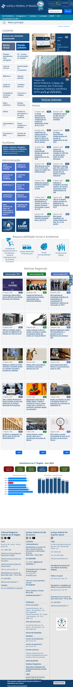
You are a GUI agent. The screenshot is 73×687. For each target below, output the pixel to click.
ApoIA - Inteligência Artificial (7, 167)
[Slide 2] (43, 92)
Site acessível (61, 627)
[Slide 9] (58, 92)
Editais (5, 112)
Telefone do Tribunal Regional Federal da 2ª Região (11, 554)
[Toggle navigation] (12, 22)
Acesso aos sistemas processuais (13, 37)
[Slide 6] (52, 92)
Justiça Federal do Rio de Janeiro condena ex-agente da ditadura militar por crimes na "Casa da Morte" (36, 333)
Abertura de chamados (8, 582)
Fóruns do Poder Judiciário (21, 187)
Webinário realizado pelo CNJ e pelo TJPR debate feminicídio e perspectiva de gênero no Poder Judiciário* (60, 171)
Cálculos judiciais (20, 77)
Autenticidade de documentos (22, 68)
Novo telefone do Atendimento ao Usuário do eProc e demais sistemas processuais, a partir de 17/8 (42, 204)
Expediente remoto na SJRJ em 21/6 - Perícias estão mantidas (60, 117)
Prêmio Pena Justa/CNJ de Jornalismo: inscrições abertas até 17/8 (35, 367)
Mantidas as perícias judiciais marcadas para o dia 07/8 (42, 218)
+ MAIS (19, 452)
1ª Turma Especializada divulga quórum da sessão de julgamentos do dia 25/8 (42, 154)
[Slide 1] (41, 92)
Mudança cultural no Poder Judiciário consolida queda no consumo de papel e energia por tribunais (12, 368)
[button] (34, 43)
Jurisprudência (8, 124)
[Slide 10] (61, 92)
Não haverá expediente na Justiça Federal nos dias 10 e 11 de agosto (60, 220)
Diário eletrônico (7, 104)
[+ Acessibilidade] (71, 283)
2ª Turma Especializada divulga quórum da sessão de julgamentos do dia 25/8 (60, 137)
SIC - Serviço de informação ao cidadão (22, 56)
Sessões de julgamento (21, 134)
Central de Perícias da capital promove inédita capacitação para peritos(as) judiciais (35, 298)
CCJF (58, 16)
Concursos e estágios (21, 94)
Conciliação (43, 16)
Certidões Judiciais (20, 86)
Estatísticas (7, 185)
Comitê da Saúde (21, 176)
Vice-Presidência (8, 16)
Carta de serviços (6, 67)
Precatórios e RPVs (8, 134)
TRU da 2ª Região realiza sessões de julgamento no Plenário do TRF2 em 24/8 (60, 203)
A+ (54, 3)
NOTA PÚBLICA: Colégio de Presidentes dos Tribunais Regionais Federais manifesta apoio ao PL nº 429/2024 (50, 87)
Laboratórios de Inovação (7, 196)
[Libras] (71, 276)
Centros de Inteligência (21, 166)
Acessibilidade (65, 3)
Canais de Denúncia (6, 86)
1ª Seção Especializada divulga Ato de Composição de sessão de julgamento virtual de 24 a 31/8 (41, 119)
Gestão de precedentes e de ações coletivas (22, 114)
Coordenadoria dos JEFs (10, 19)
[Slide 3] (45, 92)
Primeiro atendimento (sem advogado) (7, 57)
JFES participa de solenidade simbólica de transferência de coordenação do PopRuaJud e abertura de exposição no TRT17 (59, 300)
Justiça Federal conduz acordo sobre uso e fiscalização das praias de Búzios (35, 437)
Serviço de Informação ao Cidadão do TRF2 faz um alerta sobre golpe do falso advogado (60, 154)
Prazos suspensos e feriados (21, 125)
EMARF (51, 16)
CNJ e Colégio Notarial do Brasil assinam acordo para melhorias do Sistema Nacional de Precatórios (12, 402)
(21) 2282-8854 (6, 578)
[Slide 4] (47, 92)
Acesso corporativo (64, 26)
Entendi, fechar (59, 683)
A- (49, 3)
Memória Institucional (22, 196)
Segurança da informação (22, 206)
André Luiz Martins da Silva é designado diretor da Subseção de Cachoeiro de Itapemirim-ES (60, 402)
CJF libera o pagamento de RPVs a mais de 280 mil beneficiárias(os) (12, 436)
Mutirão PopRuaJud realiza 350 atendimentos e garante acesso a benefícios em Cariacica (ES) (59, 334)
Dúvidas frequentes (21, 104)
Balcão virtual (6, 46)
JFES (67, 214)
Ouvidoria (33, 16)
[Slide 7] (54, 92)
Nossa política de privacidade (17, 686)
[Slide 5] (50, 92)
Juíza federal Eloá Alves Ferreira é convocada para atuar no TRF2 (59, 367)
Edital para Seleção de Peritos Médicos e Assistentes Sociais (42, 186)
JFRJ (68, 111)
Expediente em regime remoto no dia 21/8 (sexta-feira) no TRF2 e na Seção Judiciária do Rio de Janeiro (42, 137)
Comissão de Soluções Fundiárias (7, 177)
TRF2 (49, 111)
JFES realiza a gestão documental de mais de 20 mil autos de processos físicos (60, 437)
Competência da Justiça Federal (8, 95)
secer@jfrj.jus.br (31, 575)
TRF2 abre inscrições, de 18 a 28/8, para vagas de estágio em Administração (42, 169)
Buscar (50, 8)
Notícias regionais (51, 99)
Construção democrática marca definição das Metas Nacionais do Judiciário (12, 297)
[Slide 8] (56, 92)
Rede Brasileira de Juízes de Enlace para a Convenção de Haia (8, 209)
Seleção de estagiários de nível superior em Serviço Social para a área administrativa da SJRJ (60, 187)
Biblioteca (6, 76)
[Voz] (71, 280)
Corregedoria (20, 16)
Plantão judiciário (21, 46)
